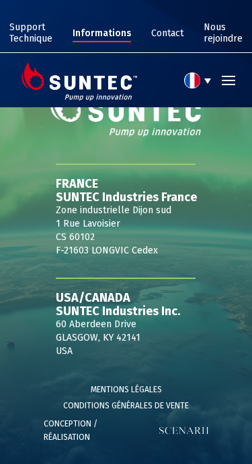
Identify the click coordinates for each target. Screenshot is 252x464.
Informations (102, 33)
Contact (167, 33)
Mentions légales (126, 389)
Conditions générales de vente (126, 405)
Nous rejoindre (223, 32)
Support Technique (30, 32)
